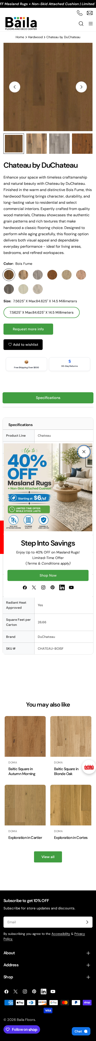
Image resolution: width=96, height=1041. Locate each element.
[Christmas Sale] (89, 767)
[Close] (83, 451)
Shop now (48, 575)
